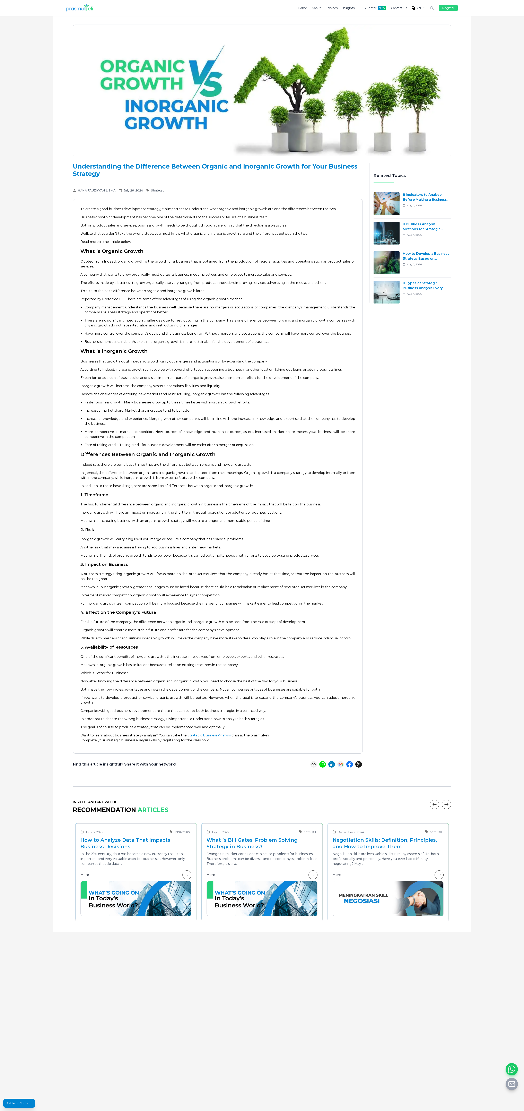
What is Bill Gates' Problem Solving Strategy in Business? (252, 843)
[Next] (446, 804)
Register (448, 8)
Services (332, 8)
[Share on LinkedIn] (332, 764)
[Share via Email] (341, 764)
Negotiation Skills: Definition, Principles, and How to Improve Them (385, 843)
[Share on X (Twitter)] (359, 764)
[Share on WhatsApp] (322, 764)
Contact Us (399, 8)
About (316, 8)
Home (302, 8)
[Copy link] (313, 764)
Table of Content (19, 1103)
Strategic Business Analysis (209, 735)
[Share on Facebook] (350, 764)
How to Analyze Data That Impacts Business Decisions (125, 843)
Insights (348, 8)
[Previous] (434, 804)
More (84, 875)
